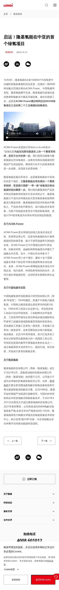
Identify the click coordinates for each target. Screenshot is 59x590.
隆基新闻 (17, 13)
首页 (6, 13)
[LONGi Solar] (8, 5)
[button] (46, 5)
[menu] (55, 4)
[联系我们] (56, 577)
